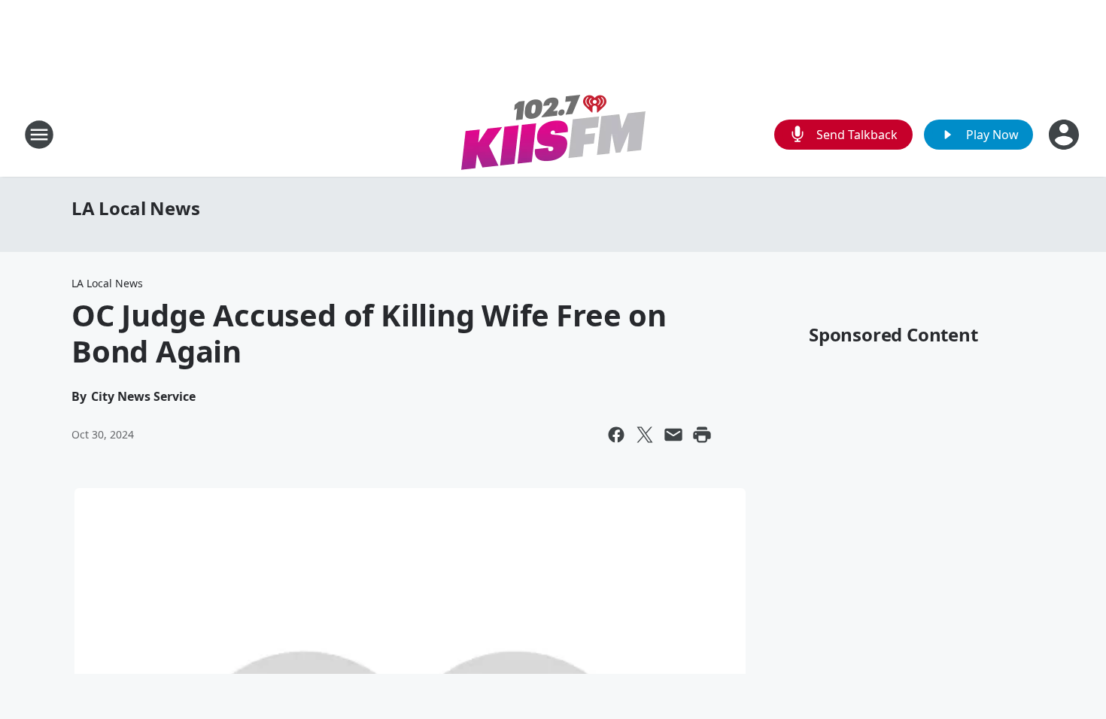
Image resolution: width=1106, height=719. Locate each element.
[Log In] (1065, 135)
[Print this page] (702, 434)
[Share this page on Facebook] (616, 434)
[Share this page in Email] (673, 434)
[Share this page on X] (644, 434)
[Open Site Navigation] (39, 135)
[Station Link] (553, 134)
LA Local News (135, 208)
